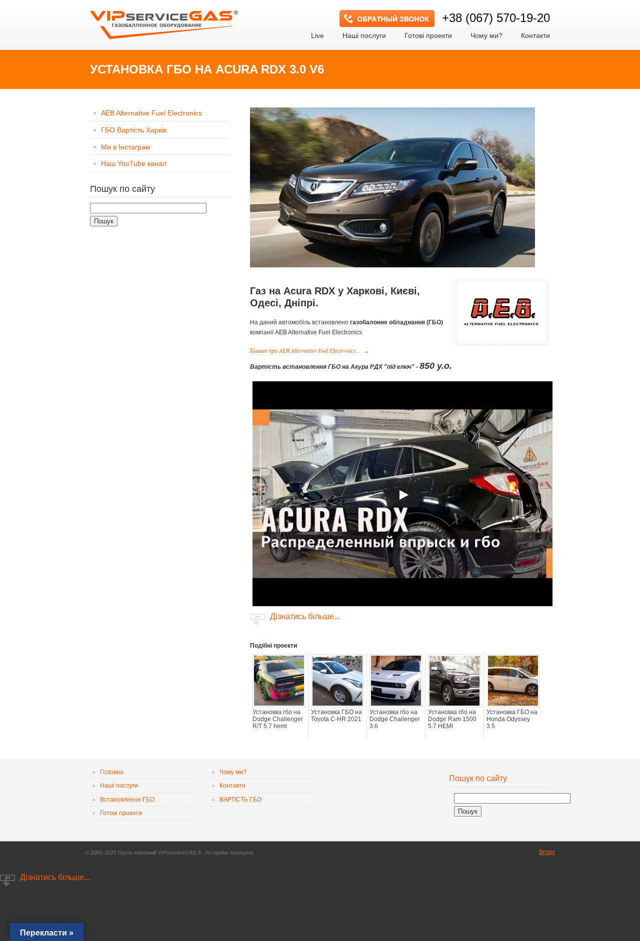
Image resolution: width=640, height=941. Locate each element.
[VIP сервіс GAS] (165, 21)
